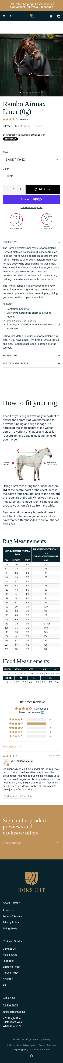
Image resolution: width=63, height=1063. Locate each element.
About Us (8, 910)
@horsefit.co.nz (16, 1011)
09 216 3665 (10, 1005)
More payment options (32, 207)
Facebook (8, 960)
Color (6, 168)
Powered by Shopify (40, 1039)
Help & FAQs (10, 954)
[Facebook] (31, 1056)
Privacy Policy (11, 922)
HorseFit (25, 1039)
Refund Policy (11, 972)
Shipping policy (20, 1049)
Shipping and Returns (15, 363)
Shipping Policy (11, 966)
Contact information (40, 1049)
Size (5, 152)
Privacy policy (30, 1045)
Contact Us (9, 948)
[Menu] (4, 16)
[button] (11, 119)
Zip (4, 984)
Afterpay (8, 978)
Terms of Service (12, 916)
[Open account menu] (51, 16)
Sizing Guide (10, 355)
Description (10, 242)
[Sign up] (56, 842)
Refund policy (14, 1045)
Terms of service (47, 1045)
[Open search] (11, 16)
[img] (10, 756)
